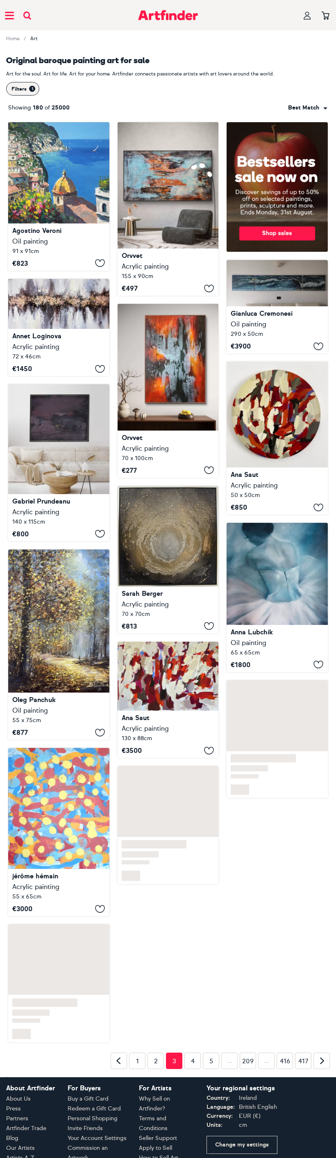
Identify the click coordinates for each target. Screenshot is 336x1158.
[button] (308, 107)
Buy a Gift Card (88, 1098)
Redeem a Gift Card (94, 1108)
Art (34, 38)
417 (303, 1061)
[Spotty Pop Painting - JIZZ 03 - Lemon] (58, 832)
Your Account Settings (97, 1138)
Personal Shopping (93, 1118)
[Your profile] (307, 15)
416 (285, 1061)
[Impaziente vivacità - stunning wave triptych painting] (277, 307)
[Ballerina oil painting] (277, 597)
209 (248, 1061)
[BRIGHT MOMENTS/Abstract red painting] (168, 700)
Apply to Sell (155, 1147)
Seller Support (158, 1138)
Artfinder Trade (26, 1128)
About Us (18, 1098)
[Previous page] (119, 1061)
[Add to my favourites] (100, 263)
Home (13, 38)
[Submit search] (27, 15)
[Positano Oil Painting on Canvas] (58, 196)
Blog (12, 1138)
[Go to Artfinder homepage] (168, 15)
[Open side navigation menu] (9, 15)
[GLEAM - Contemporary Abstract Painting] (168, 209)
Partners (17, 1118)
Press (13, 1108)
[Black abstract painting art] (58, 462)
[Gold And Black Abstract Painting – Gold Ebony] (168, 560)
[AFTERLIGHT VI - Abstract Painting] (168, 390)
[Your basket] (325, 16)
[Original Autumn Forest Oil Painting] (58, 644)
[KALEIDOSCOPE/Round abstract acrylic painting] (277, 438)
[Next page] (321, 1061)
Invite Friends (85, 1128)
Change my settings (242, 1144)
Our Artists (20, 1147)
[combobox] (308, 107)
